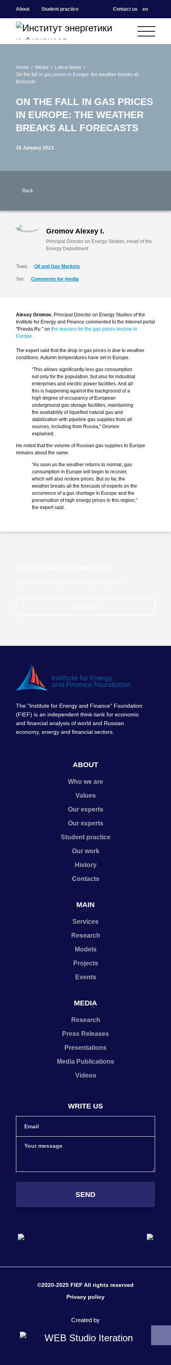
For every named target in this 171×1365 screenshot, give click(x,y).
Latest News (67, 67)
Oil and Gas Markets (57, 266)
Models (86, 949)
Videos (85, 1075)
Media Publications (85, 1061)
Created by (85, 1320)
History (86, 865)
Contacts (85, 878)
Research (85, 935)
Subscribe (85, 607)
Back (27, 190)
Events (85, 977)
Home (22, 67)
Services (85, 921)
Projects (85, 963)
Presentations (85, 1047)
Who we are (85, 781)
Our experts (85, 809)
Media (42, 67)
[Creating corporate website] (85, 1338)
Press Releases (85, 1033)
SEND (85, 1194)
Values (86, 795)
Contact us (125, 9)
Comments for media (55, 279)
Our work (85, 851)
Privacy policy (85, 1297)
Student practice (60, 9)
